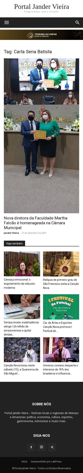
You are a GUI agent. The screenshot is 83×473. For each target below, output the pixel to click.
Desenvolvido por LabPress (46, 461)
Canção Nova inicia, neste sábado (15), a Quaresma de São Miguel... (21, 369)
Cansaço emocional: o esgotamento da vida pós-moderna (20, 283)
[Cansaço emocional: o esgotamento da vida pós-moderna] (22, 263)
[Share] (52, 447)
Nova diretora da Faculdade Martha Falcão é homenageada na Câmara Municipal (35, 223)
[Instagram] (41, 447)
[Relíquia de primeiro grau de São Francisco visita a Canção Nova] (61, 264)
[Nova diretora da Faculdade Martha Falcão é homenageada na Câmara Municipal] (41, 135)
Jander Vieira (11, 232)
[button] (6, 22)
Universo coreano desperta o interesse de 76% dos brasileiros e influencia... (60, 369)
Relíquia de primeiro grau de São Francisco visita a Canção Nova (61, 283)
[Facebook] (31, 447)
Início (24, 461)
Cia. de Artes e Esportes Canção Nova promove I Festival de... (57, 326)
